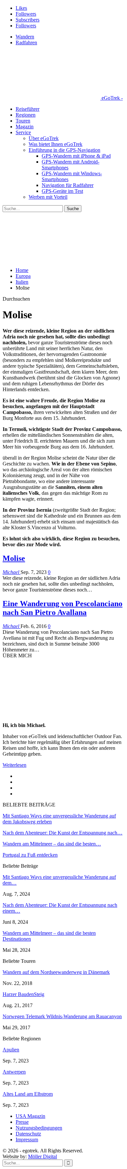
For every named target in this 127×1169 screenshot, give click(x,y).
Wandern (25, 36)
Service (23, 132)
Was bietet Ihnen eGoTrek (55, 144)
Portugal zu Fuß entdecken (30, 855)
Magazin (25, 126)
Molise (14, 558)
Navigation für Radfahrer (67, 185)
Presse (22, 1122)
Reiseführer (27, 109)
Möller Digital (42, 1156)
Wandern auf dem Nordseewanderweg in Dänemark (56, 972)
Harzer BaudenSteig (23, 994)
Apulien (11, 1049)
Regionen (25, 115)
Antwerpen (14, 1072)
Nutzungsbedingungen (39, 1128)
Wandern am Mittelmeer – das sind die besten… (52, 844)
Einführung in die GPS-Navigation (64, 150)
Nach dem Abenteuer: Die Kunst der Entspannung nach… (62, 832)
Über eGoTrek (44, 138)
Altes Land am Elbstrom (28, 1094)
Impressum (27, 1139)
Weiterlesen (14, 765)
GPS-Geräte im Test (62, 191)
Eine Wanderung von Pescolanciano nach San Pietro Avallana (62, 608)
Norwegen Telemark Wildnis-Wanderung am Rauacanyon (62, 1016)
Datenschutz (28, 1133)
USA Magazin (30, 1116)
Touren (23, 120)
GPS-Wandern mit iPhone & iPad (76, 156)
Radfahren (26, 42)
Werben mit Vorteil (48, 197)
